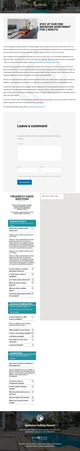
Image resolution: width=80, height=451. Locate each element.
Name (19, 166)
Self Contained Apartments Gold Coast (47, 62)
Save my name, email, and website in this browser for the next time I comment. (40, 176)
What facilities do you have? (19, 330)
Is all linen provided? (16, 336)
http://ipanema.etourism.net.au (35, 107)
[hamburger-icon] (78, 9)
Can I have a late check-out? (19, 280)
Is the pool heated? (16, 345)
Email (42, 166)
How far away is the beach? (19, 397)
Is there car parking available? (20, 333)
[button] (22, 229)
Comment (20, 143)
